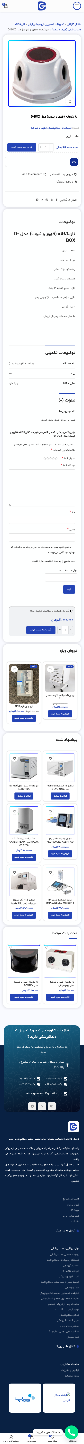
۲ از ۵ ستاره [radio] (53, 458)
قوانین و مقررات (70, 1370)
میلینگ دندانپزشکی (68, 1320)
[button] (66, 182)
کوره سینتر (73, 1337)
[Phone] (71, 1432)
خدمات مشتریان (70, 1364)
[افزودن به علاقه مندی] (50, 669)
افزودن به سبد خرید (21, 147)
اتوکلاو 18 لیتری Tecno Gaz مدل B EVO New (60, 787)
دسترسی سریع (71, 1199)
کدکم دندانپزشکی (69, 1315)
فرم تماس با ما (71, 1216)
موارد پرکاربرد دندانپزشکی (65, 1248)
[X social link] (52, 200)
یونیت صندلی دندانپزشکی (64, 1254)
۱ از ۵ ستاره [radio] (56, 458)
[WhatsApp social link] (42, 1106)
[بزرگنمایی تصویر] (69, 101)
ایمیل (71, 529)
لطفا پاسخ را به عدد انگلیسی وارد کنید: (53, 561)
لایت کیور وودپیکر (69, 1276)
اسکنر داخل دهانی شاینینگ (63, 1331)
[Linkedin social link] (42, 200)
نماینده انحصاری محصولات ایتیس (60, 1298)
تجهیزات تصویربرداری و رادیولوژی (46, 24)
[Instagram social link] (52, 1106)
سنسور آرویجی (71, 1266)
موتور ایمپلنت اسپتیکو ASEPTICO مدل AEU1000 (60, 840)
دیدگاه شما (68, 465)
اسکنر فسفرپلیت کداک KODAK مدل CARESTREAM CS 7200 (23, 842)
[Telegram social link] (37, 200)
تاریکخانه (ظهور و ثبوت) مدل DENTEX (26, 983)
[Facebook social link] (57, 200)
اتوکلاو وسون (72, 1287)
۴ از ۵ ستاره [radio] (47, 458)
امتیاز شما (68, 458)
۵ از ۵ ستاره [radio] (44, 458)
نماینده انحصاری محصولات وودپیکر (59, 1293)
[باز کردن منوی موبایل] (77, 6)
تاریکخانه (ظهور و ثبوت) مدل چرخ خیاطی (62, 983)
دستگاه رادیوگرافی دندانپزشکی (62, 1260)
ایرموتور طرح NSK (24, 706)
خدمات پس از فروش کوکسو (63, 1304)
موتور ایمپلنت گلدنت (67, 1309)
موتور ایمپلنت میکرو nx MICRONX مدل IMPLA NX (60, 901)
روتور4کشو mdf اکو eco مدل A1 (60, 697)
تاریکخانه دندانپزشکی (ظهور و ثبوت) (51, 128)
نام (72, 512)
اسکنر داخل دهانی (69, 1326)
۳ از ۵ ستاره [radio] (50, 458)
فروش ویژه (73, 1205)
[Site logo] (42, 6)
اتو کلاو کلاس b (71, 1271)
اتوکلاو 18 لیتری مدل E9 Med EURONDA (23, 787)
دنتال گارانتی (74, 24)
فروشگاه (74, 1210)
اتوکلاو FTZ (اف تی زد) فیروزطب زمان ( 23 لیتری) (24, 901)
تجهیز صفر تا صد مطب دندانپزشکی (59, 1282)
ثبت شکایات (72, 1376)
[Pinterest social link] (46, 200)
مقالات (75, 1221)
